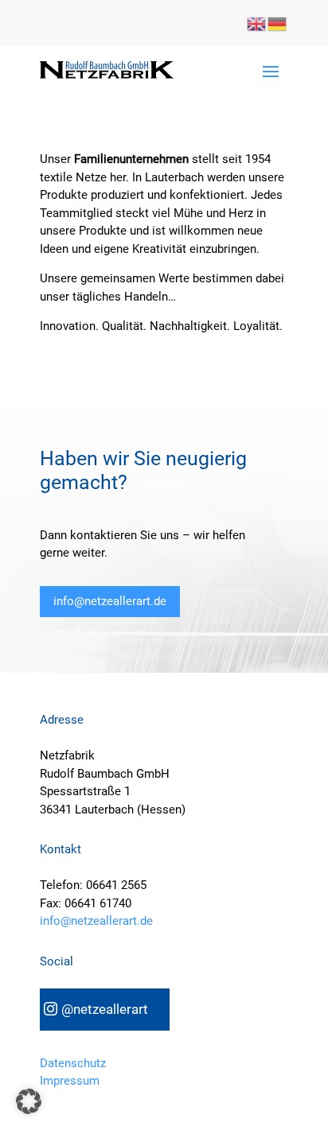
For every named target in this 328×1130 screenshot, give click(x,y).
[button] (28, 1101)
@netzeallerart (104, 1009)
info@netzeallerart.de (109, 601)
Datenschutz (73, 1063)
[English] (257, 22)
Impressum (70, 1081)
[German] (277, 22)
